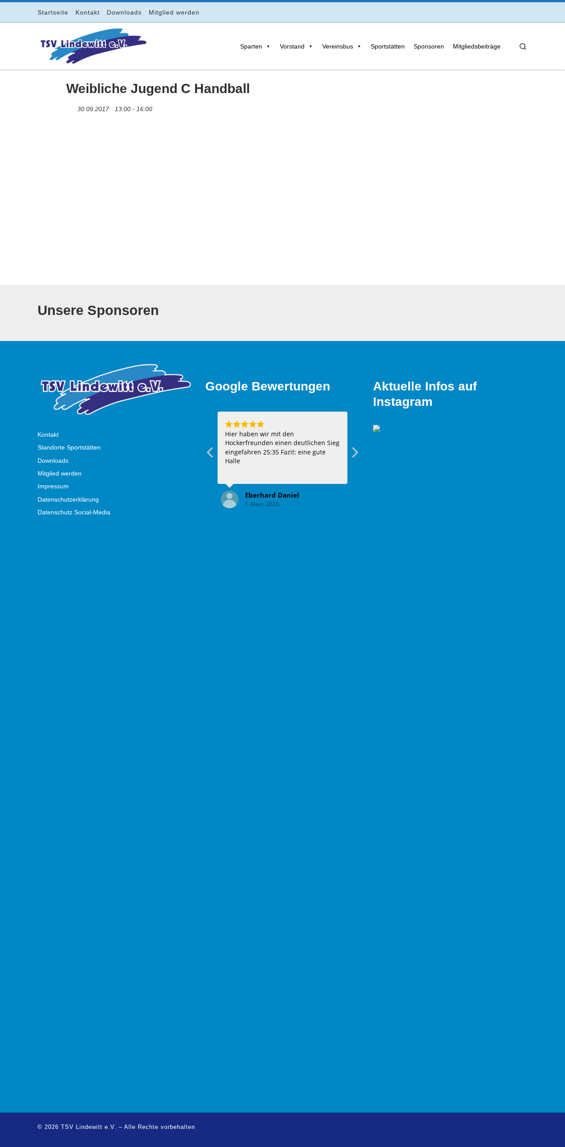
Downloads (53, 460)
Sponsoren (429, 46)
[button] (354, 455)
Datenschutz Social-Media (74, 512)
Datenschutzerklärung (68, 499)
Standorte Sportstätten (69, 447)
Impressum (53, 486)
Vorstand (292, 46)
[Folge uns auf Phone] (525, 12)
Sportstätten (388, 46)
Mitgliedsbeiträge (477, 46)
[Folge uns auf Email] (512, 12)
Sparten (251, 46)
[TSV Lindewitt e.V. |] (93, 44)
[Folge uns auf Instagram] (500, 12)
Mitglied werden (60, 473)
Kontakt (48, 434)
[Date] (70, 107)
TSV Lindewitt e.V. (89, 1127)
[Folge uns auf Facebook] (488, 12)
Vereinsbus (337, 46)
